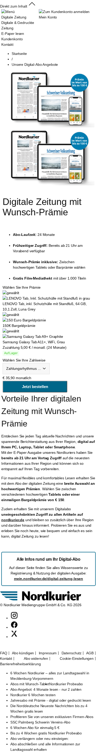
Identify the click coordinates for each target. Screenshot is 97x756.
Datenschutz (71, 653)
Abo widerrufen (36, 658)
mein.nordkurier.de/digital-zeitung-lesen (48, 579)
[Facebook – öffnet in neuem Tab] (14, 627)
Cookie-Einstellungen (77, 658)
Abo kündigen (23, 653)
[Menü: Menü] (7, 12)
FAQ (3, 653)
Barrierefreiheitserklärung (20, 664)
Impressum (48, 653)
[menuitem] (20, 28)
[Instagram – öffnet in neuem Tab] (14, 618)
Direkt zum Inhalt (13, 6)
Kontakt (6, 658)
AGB (90, 653)
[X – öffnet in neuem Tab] (14, 637)
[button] (32, 6)
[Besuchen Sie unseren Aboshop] (40, 599)
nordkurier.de (12, 520)
